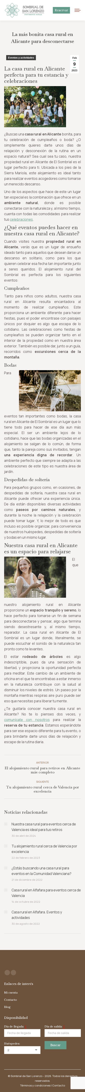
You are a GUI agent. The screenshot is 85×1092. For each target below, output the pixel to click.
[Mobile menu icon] (77, 10)
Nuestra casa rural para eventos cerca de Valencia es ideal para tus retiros (44, 827)
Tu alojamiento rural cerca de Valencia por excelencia (44, 849)
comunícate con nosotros (27, 719)
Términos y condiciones (35, 1085)
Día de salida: (55, 1026)
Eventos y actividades (21, 57)
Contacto (58, 1085)
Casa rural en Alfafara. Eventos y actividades (37, 915)
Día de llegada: (15, 1026)
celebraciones (21, 219)
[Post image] (5, 824)
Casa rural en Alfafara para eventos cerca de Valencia (46, 893)
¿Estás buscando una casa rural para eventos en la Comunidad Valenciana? (41, 871)
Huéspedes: (12, 1043)
